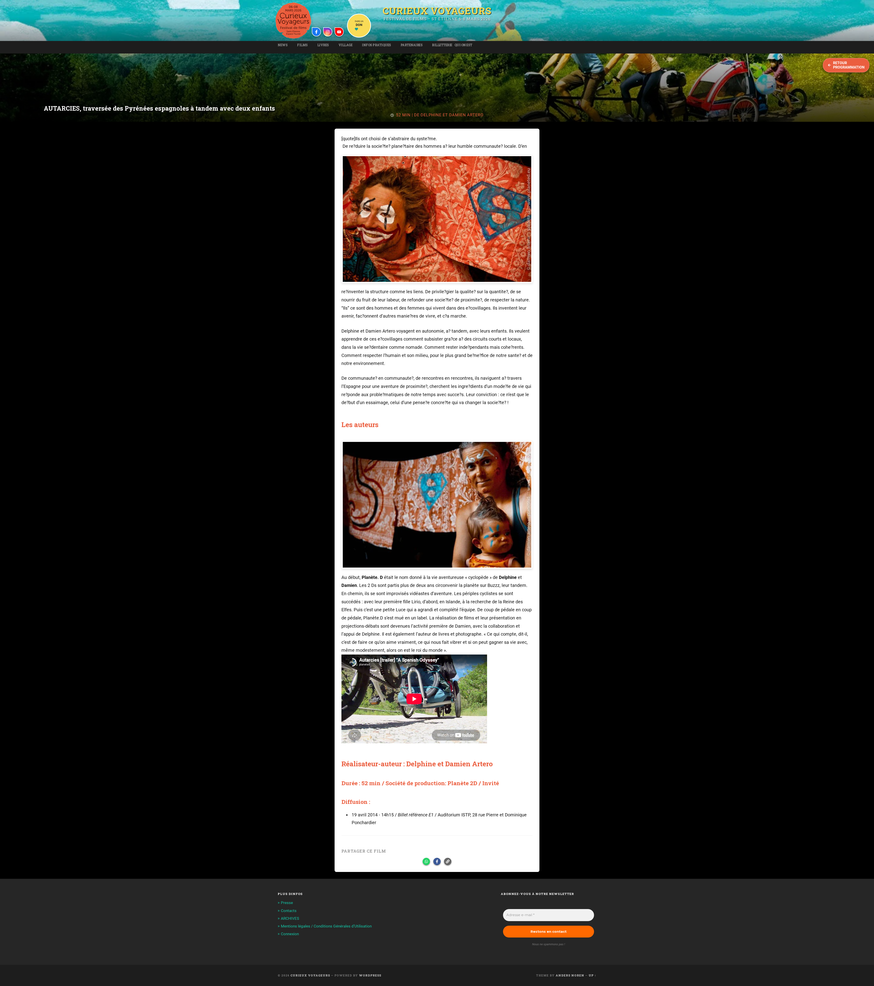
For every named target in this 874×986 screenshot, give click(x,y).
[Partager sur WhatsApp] (426, 861)
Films (302, 45)
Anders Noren (570, 975)
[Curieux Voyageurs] (293, 20)
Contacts (289, 910)
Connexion (290, 934)
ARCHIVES (290, 918)
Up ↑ (592, 975)
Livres (323, 45)
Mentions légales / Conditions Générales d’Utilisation (326, 926)
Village (345, 45)
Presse (287, 902)
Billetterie (442, 45)
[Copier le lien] (447, 861)
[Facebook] (316, 31)
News (282, 45)
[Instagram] (327, 31)
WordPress (370, 975)
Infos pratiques (376, 45)
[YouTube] (339, 31)
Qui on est (463, 45)
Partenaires (412, 45)
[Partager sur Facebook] (437, 861)
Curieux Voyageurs (437, 10)
